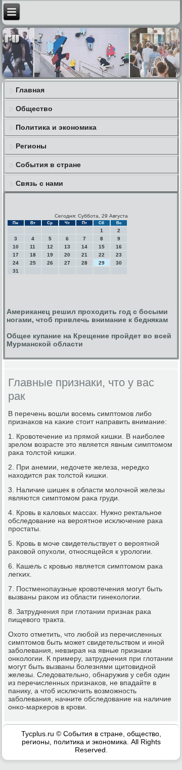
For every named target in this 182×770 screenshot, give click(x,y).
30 (119, 263)
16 (119, 246)
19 (50, 255)
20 (67, 255)
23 (119, 255)
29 (102, 263)
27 (67, 263)
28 (84, 263)
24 (16, 263)
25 (33, 263)
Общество (34, 109)
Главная (30, 90)
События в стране (48, 165)
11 (32, 246)
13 (67, 246)
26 (50, 263)
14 (84, 246)
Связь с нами (39, 183)
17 (16, 255)
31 (16, 271)
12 (50, 246)
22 (102, 255)
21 (84, 255)
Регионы (31, 146)
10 (16, 246)
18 (33, 255)
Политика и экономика (56, 127)
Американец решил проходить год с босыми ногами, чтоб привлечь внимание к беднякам (87, 315)
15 (102, 246)
